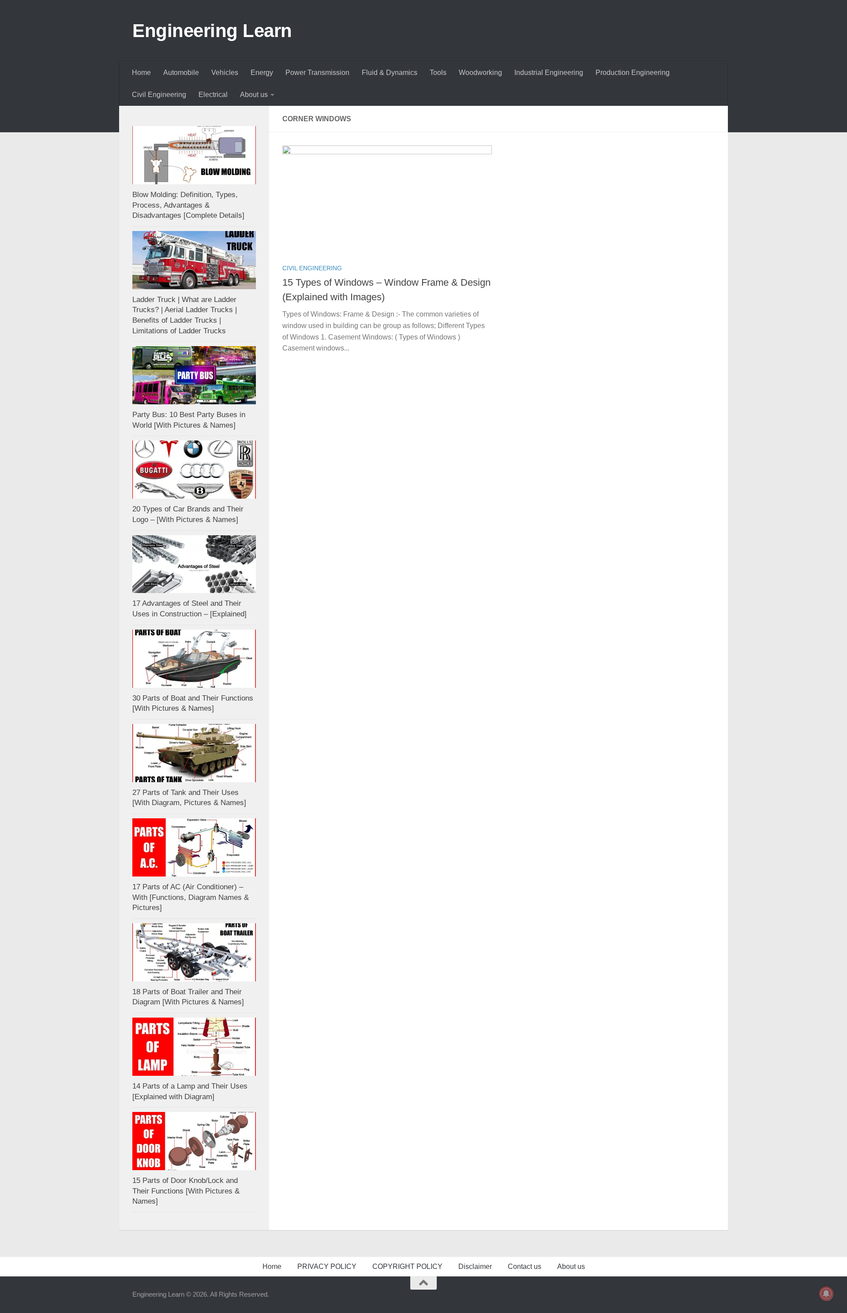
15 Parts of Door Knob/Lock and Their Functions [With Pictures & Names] (186, 1190)
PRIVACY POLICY (326, 1266)
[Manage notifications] (826, 1294)
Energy (262, 72)
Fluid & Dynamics (389, 72)
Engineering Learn (212, 30)
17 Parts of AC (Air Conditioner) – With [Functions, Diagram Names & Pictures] (190, 897)
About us (254, 94)
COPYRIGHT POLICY (407, 1266)
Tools (438, 72)
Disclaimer (475, 1266)
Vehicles (224, 72)
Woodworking (480, 72)
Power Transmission (317, 72)
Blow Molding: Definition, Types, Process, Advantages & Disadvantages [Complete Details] (188, 205)
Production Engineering (633, 72)
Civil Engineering (159, 94)
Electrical (213, 94)
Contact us (524, 1266)
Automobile (181, 72)
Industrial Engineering (548, 72)
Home (141, 72)
